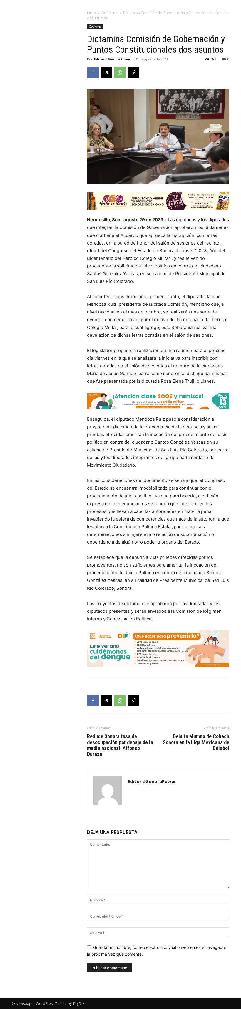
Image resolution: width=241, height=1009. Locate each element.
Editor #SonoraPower (112, 59)
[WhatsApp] (120, 72)
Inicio (91, 12)
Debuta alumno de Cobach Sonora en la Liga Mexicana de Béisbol (196, 742)
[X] (106, 72)
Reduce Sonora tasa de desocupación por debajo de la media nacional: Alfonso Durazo (120, 745)
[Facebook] (93, 72)
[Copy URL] (133, 72)
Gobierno (109, 12)
